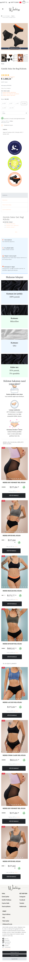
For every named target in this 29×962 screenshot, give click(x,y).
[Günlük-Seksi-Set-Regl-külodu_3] (11, 58)
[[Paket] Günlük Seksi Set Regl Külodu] (5, 58)
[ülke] (20, 2)
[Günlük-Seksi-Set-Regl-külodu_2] (22, 58)
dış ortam (7, 943)
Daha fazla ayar (6, 949)
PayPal (6, 945)
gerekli (6, 938)
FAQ (3, 917)
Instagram (22, 896)
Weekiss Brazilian (10, 223)
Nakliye (11, 121)
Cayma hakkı (5, 903)
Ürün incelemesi (6, 209)
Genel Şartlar (5, 896)
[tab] (14, 195)
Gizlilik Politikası (6, 900)
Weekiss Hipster (11, 227)
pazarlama (8, 942)
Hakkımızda (22, 906)
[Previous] (2, 36)
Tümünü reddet (14, 955)
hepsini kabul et (14, 952)
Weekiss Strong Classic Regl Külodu (14, 755)
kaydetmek (14, 959)
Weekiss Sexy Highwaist (12, 225)
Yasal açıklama (6, 906)
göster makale (14, 495)
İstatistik (7, 940)
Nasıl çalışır (5, 921)
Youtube (21, 903)
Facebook (22, 900)
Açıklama (4, 195)
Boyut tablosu (6, 914)
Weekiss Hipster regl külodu (9, 95)
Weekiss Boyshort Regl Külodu (12, 644)
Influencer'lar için (7, 924)
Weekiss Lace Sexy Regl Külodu (12, 702)
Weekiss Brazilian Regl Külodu (9, 92)
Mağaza (12, 16)
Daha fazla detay (6, 204)
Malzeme (4, 200)
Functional (7, 947)
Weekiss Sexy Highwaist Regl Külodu (11, 93)
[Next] (26, 36)
